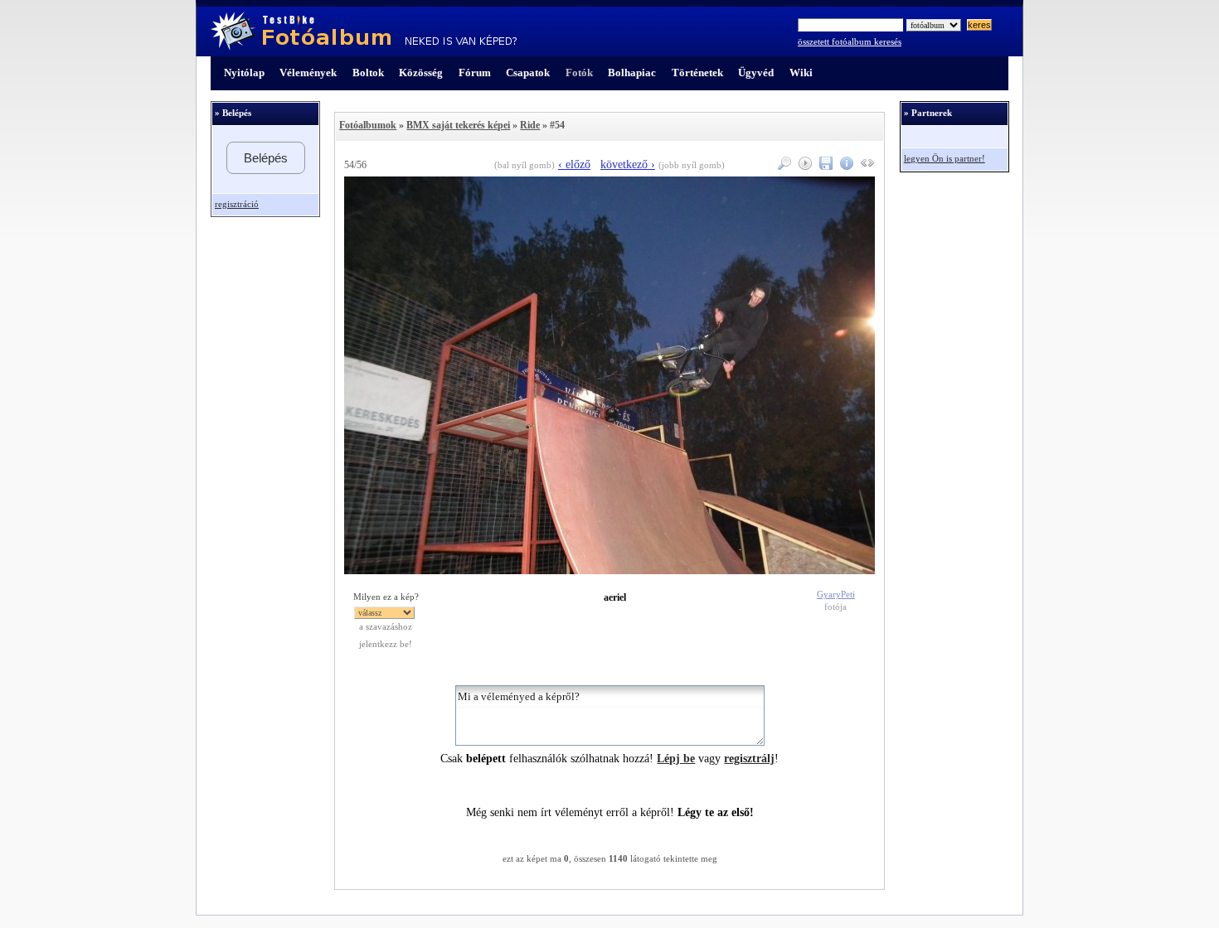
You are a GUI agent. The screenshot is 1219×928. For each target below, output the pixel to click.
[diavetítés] (803, 166)
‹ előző (574, 164)
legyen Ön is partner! (944, 158)
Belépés (266, 158)
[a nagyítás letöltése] (824, 166)
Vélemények (308, 72)
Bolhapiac (632, 72)
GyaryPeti (836, 594)
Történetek (697, 72)
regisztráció (237, 204)
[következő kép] (609, 570)
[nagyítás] (782, 166)
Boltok (368, 72)
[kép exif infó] (844, 166)
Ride (530, 125)
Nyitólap (244, 72)
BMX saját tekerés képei (458, 125)
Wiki (801, 72)
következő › (627, 164)
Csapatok (528, 72)
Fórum (475, 72)
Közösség (421, 72)
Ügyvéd (756, 72)
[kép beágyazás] (865, 166)
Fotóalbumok (367, 125)
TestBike (364, 31)
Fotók (579, 72)
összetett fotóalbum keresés (849, 41)
